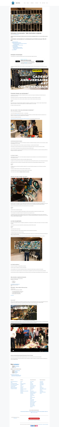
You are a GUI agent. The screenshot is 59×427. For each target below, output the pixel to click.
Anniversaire (31, 383)
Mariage (31, 398)
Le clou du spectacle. (15, 45)
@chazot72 (16, 371)
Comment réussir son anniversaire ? (16, 42)
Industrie (21, 381)
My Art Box (18, 2)
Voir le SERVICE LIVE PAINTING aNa (15, 284)
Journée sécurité (32, 395)
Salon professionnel (32, 405)
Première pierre (32, 400)
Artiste (18, 374)
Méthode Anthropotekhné (14, 387)
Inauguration (31, 384)
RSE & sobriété (41, 384)
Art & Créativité (42, 383)
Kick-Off (31, 396)
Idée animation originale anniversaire (17, 47)
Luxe (21, 382)
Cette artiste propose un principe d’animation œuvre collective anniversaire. (20, 118)
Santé (21, 385)
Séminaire (31, 406)
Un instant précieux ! (15, 46)
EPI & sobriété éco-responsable (14, 384)
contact (15, 367)
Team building (32, 381)
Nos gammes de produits (14, 383)
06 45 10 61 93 (17, 366)
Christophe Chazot (13, 386)
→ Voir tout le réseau (35, 412)
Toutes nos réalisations (33, 385)
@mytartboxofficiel (17, 370)
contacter (16, 364)
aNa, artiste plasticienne (14, 385)
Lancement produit (32, 397)
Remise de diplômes (32, 402)
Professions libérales (23, 383)
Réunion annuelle (32, 403)
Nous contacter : (14, 49)
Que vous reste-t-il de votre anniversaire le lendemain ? (20, 43)
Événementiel (12, 374)
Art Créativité (15, 374)
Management (41, 382)
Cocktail (31, 382)
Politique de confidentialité (45, 424)
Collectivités (21, 384)
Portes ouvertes (32, 399)
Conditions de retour (41, 424)
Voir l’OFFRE (12, 295)
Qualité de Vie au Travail (33, 401)
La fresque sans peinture (14, 388)
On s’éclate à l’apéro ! (16, 44)
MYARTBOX (17, 114)
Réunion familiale (32, 404)
